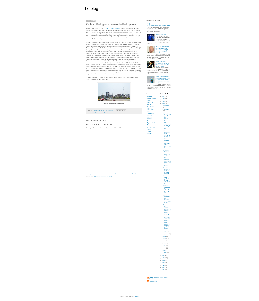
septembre (166, 234)
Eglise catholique (152, 123)
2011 (163, 270)
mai (164, 243)
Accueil (114, 174)
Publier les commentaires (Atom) (103, 177)
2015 (163, 260)
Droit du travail (151, 127)
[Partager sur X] (121, 110)
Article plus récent (92, 174)
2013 (163, 265)
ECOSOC (149, 133)
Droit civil (149, 115)
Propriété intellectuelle (150, 109)
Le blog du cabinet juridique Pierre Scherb (158, 278)
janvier (165, 252)
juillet (164, 238)
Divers (93, 112)
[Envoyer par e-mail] (117, 110)
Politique (97, 112)
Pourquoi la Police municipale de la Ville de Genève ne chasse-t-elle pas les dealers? (162, 64)
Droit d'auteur (151, 125)
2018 (163, 103)
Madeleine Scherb (154, 281)
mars (164, 248)
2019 (163, 101)
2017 (163, 255)
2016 (163, 258)
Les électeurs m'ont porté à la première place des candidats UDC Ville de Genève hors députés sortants (163, 49)
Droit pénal (150, 121)
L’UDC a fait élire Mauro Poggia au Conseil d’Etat (167, 125)
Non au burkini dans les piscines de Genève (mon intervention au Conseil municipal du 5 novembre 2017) (163, 79)
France (149, 129)
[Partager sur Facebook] (123, 110)
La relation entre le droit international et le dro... (166, 153)
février (165, 250)
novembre (166, 109)
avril (164, 245)
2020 (163, 99)
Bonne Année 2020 (161, 34)
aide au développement (113, 28)
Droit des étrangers (149, 118)
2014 (163, 262)
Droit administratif (150, 112)
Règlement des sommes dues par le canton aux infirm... (167, 208)
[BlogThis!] (119, 110)
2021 (163, 96)
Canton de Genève (150, 103)
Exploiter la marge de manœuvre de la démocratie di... (167, 144)
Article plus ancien (136, 174)
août (164, 236)
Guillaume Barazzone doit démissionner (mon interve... (167, 189)
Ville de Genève (104, 112)
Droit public (150, 106)
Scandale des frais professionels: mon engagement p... (167, 179)
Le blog (91, 8)
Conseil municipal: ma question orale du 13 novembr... (167, 199)
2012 (163, 267)
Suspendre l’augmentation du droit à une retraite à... (167, 162)
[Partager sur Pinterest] (125, 110)
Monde (149, 131)
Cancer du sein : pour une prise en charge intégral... (166, 217)
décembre (166, 105)
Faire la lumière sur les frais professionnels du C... (167, 225)
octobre (165, 231)
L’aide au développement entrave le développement (166, 134)
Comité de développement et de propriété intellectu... (166, 170)
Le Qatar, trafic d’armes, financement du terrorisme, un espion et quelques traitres (158, 24)
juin (164, 241)
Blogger (137, 296)
